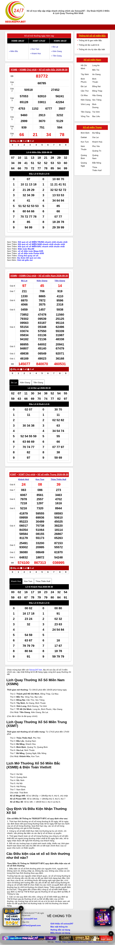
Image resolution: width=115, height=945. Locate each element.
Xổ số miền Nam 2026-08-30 (53, 276)
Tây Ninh (85, 74)
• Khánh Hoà (35, 53)
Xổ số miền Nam (92, 60)
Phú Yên (96, 146)
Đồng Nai (96, 86)
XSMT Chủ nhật (27, 474)
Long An (96, 65)
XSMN (13, 276)
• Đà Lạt (54, 47)
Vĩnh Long (85, 104)
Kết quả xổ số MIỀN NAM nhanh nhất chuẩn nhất (41, 244)
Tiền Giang (60, 280)
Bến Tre (95, 70)
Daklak (84, 137)
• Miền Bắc (13, 51)
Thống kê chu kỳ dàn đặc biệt (92, 49)
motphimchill (19, 929)
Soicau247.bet (35, 670)
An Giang (96, 74)
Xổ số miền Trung (92, 127)
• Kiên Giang (56, 51)
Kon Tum (40, 479)
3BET (11, 929)
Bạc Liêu (96, 116)
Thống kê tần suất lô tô (89, 45)
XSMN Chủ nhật (27, 276)
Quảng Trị (96, 151)
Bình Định (85, 133)
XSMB (14, 70)
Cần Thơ (85, 91)
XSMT (13, 474)
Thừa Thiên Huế (58, 479)
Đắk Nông (96, 163)
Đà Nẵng (96, 133)
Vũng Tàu (85, 116)
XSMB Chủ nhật (27, 70)
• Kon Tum (34, 49)
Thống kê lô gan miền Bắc (90, 40)
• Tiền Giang (56, 56)
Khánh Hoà (23, 479)
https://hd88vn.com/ (34, 929)
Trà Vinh (96, 112)
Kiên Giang (42, 280)
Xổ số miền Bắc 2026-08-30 (53, 70)
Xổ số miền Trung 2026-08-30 (52, 474)
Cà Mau (84, 95)
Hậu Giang (97, 95)
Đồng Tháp (97, 91)
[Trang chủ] (15, 12)
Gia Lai (95, 137)
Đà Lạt (24, 280)
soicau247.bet (30, 919)
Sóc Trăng (96, 100)
